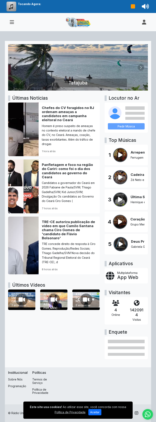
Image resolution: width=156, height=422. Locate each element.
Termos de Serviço (39, 381)
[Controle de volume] (144, 6)
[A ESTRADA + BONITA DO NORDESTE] (86, 300)
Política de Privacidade (40, 391)
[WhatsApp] (147, 414)
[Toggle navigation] (11, 22)
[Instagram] (136, 413)
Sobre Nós (15, 379)
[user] (144, 22)
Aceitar (95, 412)
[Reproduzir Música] (120, 155)
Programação (17, 386)
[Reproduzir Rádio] (133, 6)
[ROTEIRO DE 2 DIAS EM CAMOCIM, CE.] (21, 300)
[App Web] (126, 275)
